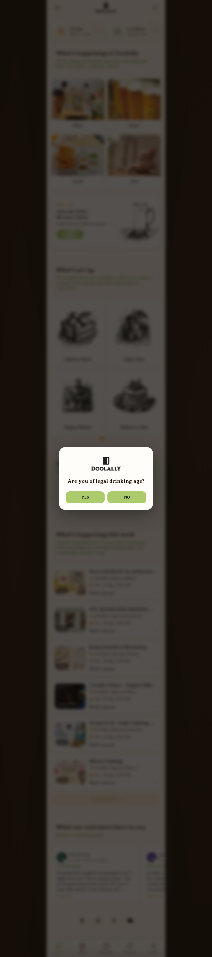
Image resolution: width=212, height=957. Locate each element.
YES (85, 497)
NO (127, 497)
